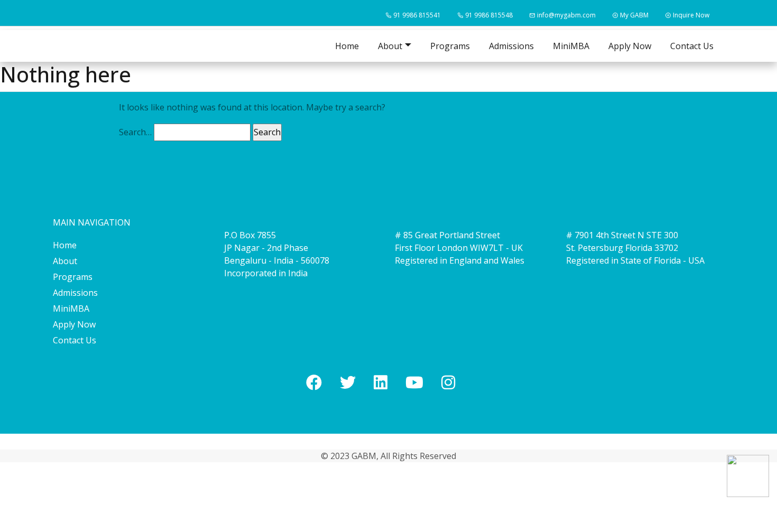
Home (347, 46)
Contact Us (692, 46)
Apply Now (629, 46)
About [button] (390, 46)
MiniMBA (571, 46)
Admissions (511, 46)
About (65, 261)
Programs (450, 46)
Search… (135, 132)
